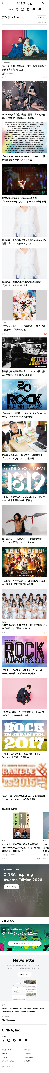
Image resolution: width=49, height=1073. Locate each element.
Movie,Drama (25, 1008)
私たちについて (7, 1050)
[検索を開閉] (42, 3)
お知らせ (4, 1057)
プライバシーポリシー (9, 1061)
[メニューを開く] (46, 3)
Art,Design (13, 1008)
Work (17, 1011)
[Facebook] (28, 9)
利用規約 (27, 1061)
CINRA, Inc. (11, 1030)
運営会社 (27, 1050)
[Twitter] (17, 9)
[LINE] (39, 9)
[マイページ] (3, 3)
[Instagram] (22, 9)
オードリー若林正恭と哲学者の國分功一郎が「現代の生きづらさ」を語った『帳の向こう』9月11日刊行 (21, 847)
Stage (35, 1008)
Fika (3, 1020)
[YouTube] (33, 9)
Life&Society (7, 1011)
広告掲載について (30, 1053)
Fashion (31, 1011)
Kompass (11, 1020)
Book (42, 1008)
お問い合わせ (28, 1057)
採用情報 (4, 1053)
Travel (23, 1011)
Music (4, 1008)
